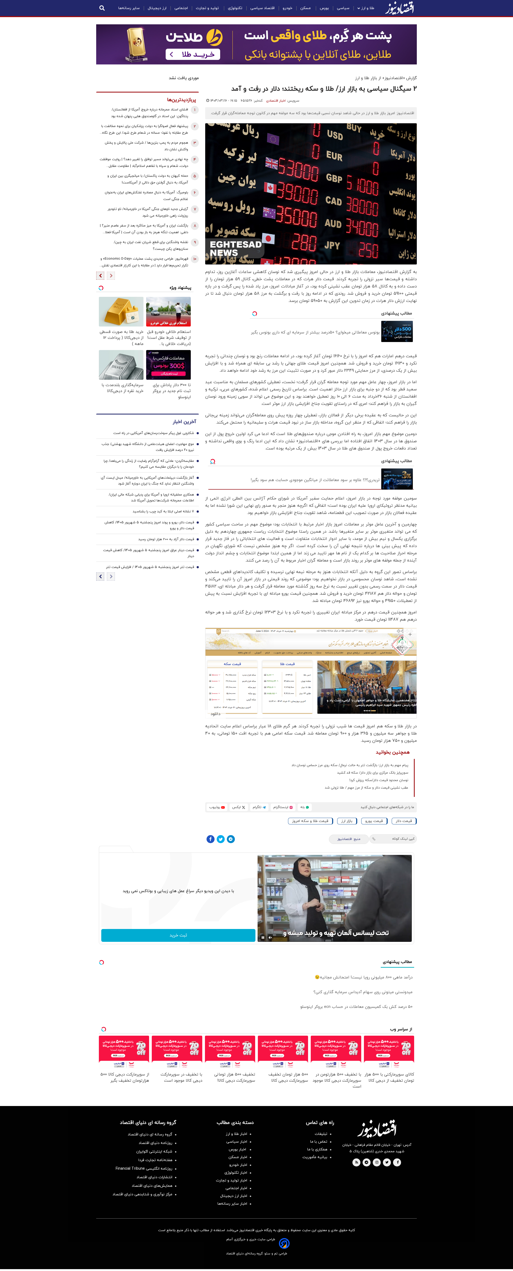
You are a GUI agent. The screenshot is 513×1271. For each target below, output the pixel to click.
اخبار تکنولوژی (235, 1172)
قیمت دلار (404, 821)
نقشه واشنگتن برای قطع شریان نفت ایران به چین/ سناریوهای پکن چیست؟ (151, 245)
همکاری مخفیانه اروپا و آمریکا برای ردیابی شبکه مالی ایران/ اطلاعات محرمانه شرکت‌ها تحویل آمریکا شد (151, 498)
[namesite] (399, 8)
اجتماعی (181, 8)
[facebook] (398, 1162)
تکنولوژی (235, 8)
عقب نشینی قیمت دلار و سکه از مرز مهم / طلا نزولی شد (366, 787)
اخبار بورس (238, 1149)
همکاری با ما (317, 1149)
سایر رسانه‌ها (129, 8)
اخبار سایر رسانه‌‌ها (232, 1203)
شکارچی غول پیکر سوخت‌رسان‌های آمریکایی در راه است (153, 433)
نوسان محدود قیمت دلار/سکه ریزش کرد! (378, 780)
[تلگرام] (231, 839)
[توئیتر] (221, 839)
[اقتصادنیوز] (376, 1128)
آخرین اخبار (184, 422)
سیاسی (343, 8)
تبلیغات (321, 1133)
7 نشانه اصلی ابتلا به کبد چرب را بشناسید (163, 511)
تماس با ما (318, 1141)
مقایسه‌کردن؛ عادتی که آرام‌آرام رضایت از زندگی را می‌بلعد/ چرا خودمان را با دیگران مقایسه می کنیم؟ (149, 464)
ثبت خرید (178, 935)
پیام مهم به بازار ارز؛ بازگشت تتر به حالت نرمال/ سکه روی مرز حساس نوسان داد (350, 765)
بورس (324, 8)
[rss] (356, 1162)
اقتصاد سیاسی (262, 8)
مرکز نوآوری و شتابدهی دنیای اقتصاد (142, 1194)
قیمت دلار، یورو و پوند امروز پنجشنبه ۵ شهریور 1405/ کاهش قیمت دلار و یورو (149, 525)
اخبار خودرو (238, 1165)
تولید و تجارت (208, 8)
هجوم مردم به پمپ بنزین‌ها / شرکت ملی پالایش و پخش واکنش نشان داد (146, 146)
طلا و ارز (367, 8)
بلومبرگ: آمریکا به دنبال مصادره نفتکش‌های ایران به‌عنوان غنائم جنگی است (146, 196)
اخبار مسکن (237, 1157)
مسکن (306, 8)
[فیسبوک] (211, 839)
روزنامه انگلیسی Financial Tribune (144, 1168)
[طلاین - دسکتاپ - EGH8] (256, 44)
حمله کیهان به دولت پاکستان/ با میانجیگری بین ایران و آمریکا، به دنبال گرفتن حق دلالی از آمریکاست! (147, 179)
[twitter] (386, 1162)
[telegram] (366, 1162)
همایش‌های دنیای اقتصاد (152, 1185)
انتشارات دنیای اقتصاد (154, 1177)
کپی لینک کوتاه (403, 839)
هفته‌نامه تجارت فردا (155, 1160)
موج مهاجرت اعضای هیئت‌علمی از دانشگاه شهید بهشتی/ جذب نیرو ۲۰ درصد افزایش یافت (148, 447)
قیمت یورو (374, 821)
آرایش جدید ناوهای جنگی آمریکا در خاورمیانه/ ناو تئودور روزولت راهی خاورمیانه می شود (148, 212)
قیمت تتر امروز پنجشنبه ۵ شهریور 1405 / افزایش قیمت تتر (150, 567)
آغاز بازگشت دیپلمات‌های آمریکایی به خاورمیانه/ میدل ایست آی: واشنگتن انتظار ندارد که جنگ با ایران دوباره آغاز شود (147, 481)
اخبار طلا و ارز (236, 1133)
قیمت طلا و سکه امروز (310, 821)
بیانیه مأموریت (314, 1157)
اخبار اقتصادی (276, 100)
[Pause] (263, 937)
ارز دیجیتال (157, 8)
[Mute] (270, 937)
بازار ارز (346, 821)
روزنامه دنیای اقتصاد (155, 1143)
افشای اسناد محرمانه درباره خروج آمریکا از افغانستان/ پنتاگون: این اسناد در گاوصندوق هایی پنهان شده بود (149, 113)
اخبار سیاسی (236, 1141)
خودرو (287, 8)
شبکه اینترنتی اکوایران (154, 1151)
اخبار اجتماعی (236, 1188)
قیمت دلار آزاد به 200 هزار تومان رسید (166, 539)
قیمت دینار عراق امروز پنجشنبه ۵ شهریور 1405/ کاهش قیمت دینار (148, 553)
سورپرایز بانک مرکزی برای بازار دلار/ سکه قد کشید (372, 772)
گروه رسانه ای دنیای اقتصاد (150, 1134)
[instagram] (376, 1162)
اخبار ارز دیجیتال (233, 1196)
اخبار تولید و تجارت (231, 1180)
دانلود (215, 714)
